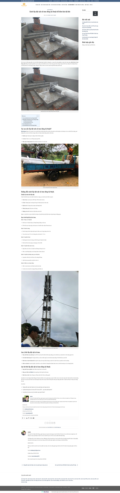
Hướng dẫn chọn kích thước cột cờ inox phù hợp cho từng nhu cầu (36, 387)
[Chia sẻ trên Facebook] (45, 423)
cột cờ (66, 480)
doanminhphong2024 (29, 413)
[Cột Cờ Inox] (27, 4)
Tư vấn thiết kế (76, 0)
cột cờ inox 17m (71, 479)
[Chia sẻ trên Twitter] (48, 423)
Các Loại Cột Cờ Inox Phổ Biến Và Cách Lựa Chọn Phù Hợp (65, 465)
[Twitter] (24, 418)
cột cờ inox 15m (77, 479)
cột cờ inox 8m (44, 479)
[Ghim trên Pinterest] (52, 423)
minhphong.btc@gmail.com (29, 409)
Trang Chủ (50, 0)
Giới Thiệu (88, 0)
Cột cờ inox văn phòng (64, 0)
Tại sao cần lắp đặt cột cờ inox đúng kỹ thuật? (30, 118)
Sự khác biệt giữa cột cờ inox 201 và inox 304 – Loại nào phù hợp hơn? (37, 389)
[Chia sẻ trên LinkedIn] (54, 423)
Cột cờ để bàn (71, 0)
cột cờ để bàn (62, 480)
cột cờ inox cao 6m (31, 479)
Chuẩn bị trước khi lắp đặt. (28, 121)
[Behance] (31, 418)
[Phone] (28, 418)
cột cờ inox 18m (93, 479)
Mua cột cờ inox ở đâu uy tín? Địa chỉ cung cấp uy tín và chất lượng (90, 26)
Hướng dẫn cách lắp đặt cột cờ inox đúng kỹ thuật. (30, 119)
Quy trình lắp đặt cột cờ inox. (28, 122)
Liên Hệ (92, 0)
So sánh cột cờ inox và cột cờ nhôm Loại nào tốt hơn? (34, 392)
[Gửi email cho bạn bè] (50, 423)
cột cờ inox (70, 480)
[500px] (30, 418)
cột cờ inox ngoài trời (46, 480)
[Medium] (33, 418)
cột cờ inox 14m (58, 479)
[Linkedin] (26, 418)
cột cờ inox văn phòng (55, 480)
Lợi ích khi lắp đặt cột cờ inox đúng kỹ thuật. (30, 125)
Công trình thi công (82, 0)
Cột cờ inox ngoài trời (57, 0)
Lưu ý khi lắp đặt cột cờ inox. (27, 123)
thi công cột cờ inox (38, 480)
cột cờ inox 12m (24, 479)
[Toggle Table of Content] (37, 116)
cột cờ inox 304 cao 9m (85, 479)
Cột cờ (31, 372)
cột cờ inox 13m (51, 479)
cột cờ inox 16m (64, 479)
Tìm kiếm (84, 10)
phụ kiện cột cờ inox (30, 480)
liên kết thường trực (58, 427)
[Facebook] (22, 418)
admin (55, 15)
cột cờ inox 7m (38, 479)
